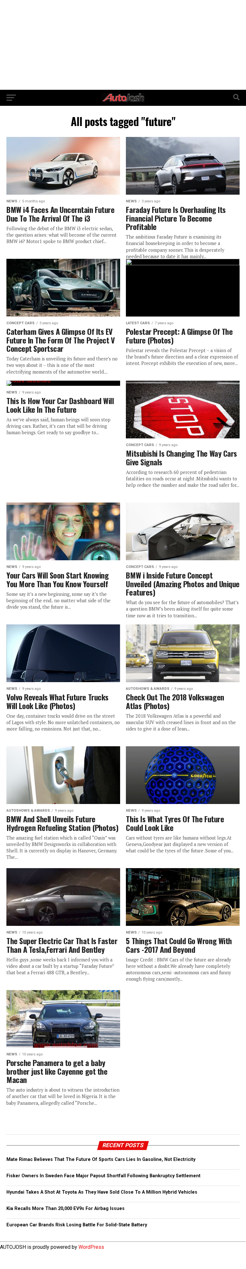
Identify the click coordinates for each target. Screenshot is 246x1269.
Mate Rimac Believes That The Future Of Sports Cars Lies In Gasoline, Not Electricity (100, 1159)
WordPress (91, 1247)
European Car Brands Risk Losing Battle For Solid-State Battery (76, 1225)
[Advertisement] (123, 45)
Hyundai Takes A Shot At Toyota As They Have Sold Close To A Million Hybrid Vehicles (101, 1192)
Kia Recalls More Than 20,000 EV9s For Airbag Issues (65, 1208)
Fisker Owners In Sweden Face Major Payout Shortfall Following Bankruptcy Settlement (103, 1176)
